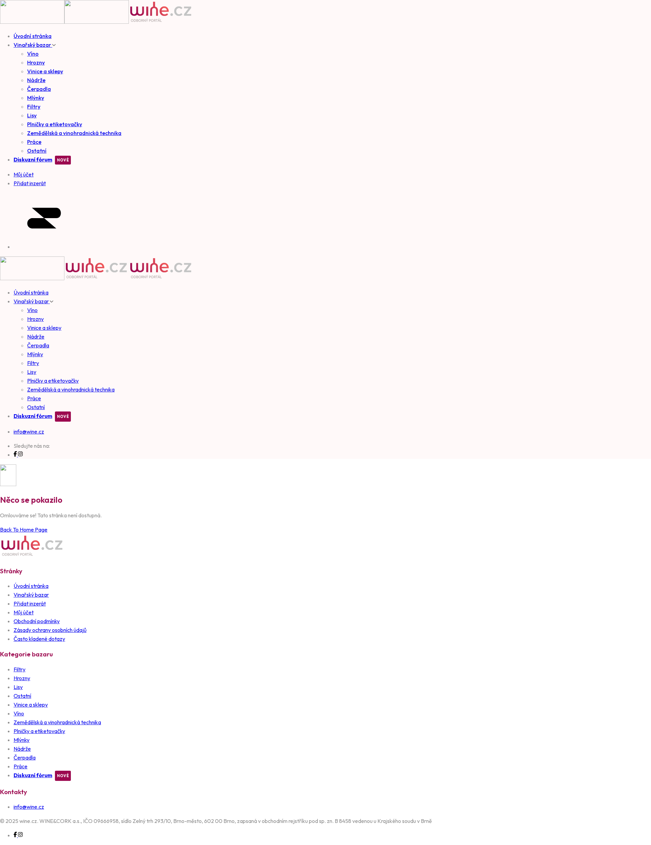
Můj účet (24, 612)
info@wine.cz (29, 431)
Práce (34, 141)
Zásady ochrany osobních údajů (50, 630)
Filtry (33, 106)
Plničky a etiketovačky (54, 124)
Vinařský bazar (33, 44)
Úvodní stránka (33, 36)
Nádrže (36, 80)
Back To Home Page (23, 529)
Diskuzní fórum (33, 159)
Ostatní (36, 150)
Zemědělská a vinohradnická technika (74, 133)
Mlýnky (35, 97)
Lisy (32, 115)
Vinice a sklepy (45, 71)
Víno (33, 53)
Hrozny (36, 62)
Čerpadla (39, 88)
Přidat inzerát (30, 603)
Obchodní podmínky (37, 621)
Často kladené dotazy (39, 638)
